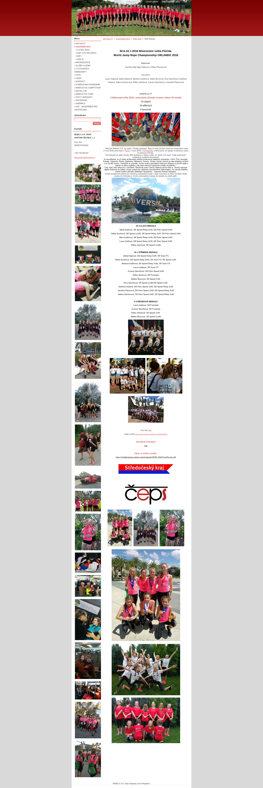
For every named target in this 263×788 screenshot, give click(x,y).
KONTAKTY (80, 81)
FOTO (78, 75)
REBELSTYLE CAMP (84, 94)
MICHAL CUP (81, 91)
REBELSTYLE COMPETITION (88, 88)
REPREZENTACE (83, 62)
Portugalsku (148, 151)
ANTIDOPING (81, 100)
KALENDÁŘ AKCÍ (123, 39)
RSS (178, 1)
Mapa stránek (167, 1)
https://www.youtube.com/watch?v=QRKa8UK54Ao (151, 434)
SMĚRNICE (80, 103)
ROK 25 (80, 59)
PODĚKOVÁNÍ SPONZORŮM (88, 85)
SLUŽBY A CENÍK (83, 66)
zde (149, 430)
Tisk (185, 1)
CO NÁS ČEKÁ (83, 50)
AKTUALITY (108, 39)
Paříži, (127, 151)
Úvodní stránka (152, 1)
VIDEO (79, 78)
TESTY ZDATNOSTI (84, 97)
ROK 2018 (137, 39)
